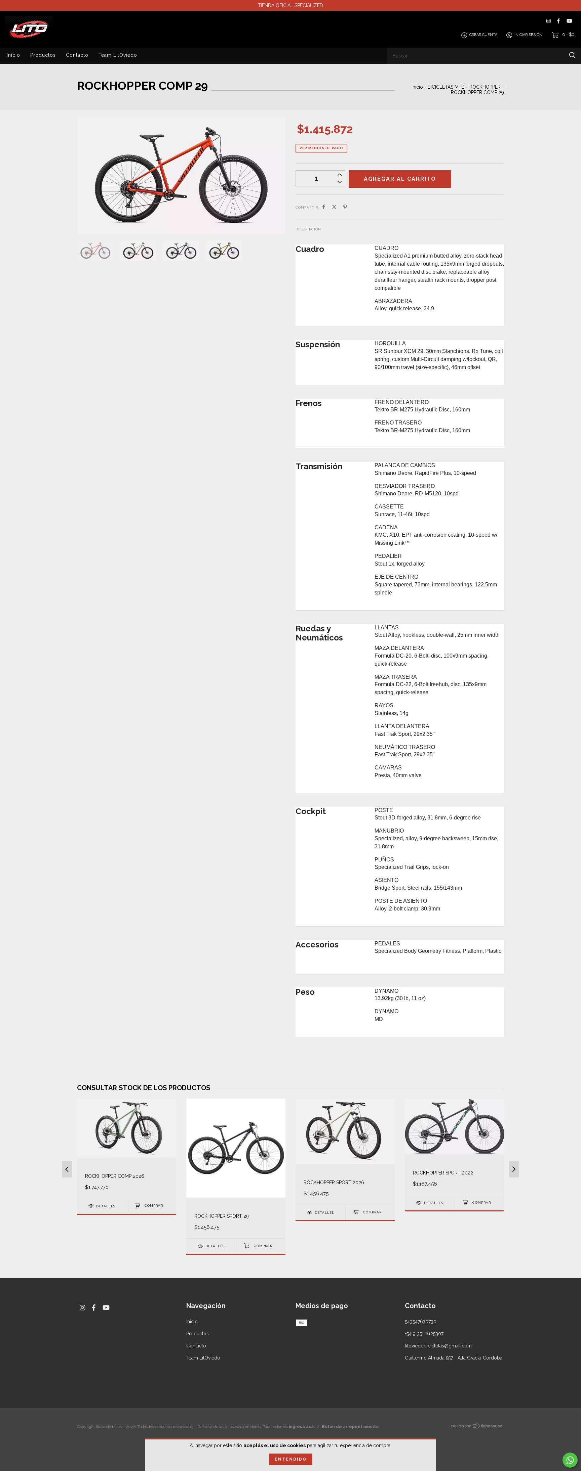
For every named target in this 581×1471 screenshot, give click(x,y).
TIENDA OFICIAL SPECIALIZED (290, 5)
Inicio (13, 55)
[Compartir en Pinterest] (345, 207)
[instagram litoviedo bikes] (548, 21)
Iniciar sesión (528, 35)
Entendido (291, 1459)
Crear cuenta (483, 35)
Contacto (77, 55)
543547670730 (420, 1321)
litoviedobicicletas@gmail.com (438, 1345)
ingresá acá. (302, 1426)
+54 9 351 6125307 (424, 1333)
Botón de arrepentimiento (350, 1426)
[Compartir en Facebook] (323, 207)
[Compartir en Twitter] (334, 207)
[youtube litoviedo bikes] (569, 21)
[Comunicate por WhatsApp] (570, 1460)
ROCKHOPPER (485, 87)
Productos (43, 55)
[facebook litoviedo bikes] (558, 21)
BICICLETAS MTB (446, 87)
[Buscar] (572, 55)
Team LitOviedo (118, 55)
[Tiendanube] (477, 1427)
